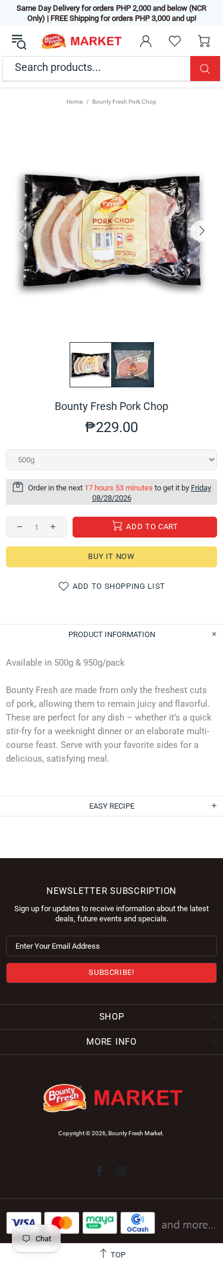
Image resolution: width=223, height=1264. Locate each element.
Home (75, 101)
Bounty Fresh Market (81, 41)
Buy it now (111, 556)
